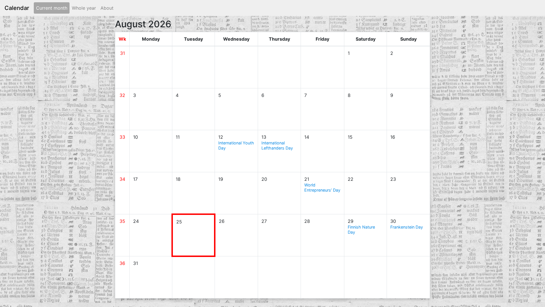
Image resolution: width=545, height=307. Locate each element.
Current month (51, 8)
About (107, 8)
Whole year (84, 8)
